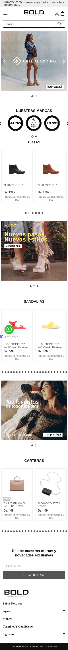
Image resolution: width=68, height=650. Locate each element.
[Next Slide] (64, 61)
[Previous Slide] (4, 61)
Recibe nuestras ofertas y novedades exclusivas (34, 553)
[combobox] (34, 24)
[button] (13, 13)
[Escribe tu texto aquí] (15, 123)
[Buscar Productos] (59, 24)
